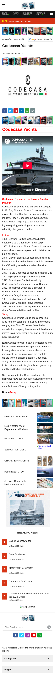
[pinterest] (21, 110)
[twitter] (10, 110)
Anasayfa (6, 39)
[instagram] (27, 635)
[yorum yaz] (32, 110)
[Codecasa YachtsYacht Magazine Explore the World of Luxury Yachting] (27, 5)
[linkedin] (15, 110)
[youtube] (33, 635)
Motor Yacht (18, 39)
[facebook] (4, 110)
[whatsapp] (39, 635)
